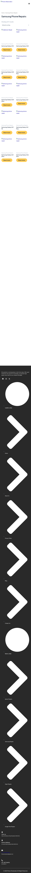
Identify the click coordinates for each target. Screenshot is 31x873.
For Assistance (5, 852)
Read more (6, 50)
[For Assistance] (2, 850)
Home (2, 13)
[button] (29, 3)
